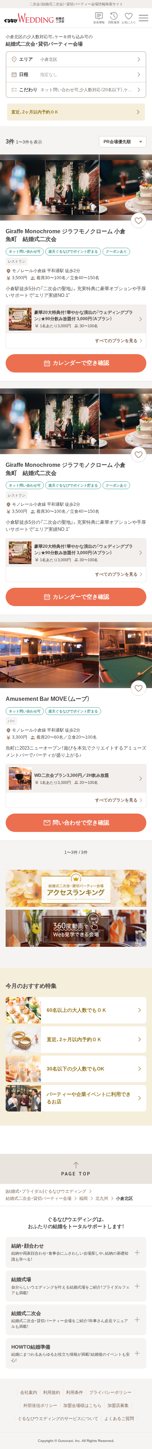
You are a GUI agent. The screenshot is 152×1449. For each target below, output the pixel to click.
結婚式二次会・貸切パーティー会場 (38, 1198)
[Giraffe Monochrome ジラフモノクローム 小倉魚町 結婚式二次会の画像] (76, 187)
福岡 (83, 1198)
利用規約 (51, 1392)
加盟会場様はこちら (82, 1405)
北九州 (101, 1198)
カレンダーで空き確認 (81, 363)
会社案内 (28, 1392)
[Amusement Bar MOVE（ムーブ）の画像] (76, 655)
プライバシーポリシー (110, 1392)
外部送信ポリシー (40, 1405)
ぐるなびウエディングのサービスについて (58, 1418)
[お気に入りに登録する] (138, 220)
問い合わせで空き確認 (81, 823)
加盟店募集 (118, 1405)
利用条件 (74, 1392)
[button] (76, 1252)
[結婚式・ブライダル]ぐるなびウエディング (46, 1191)
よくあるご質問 (119, 1418)
